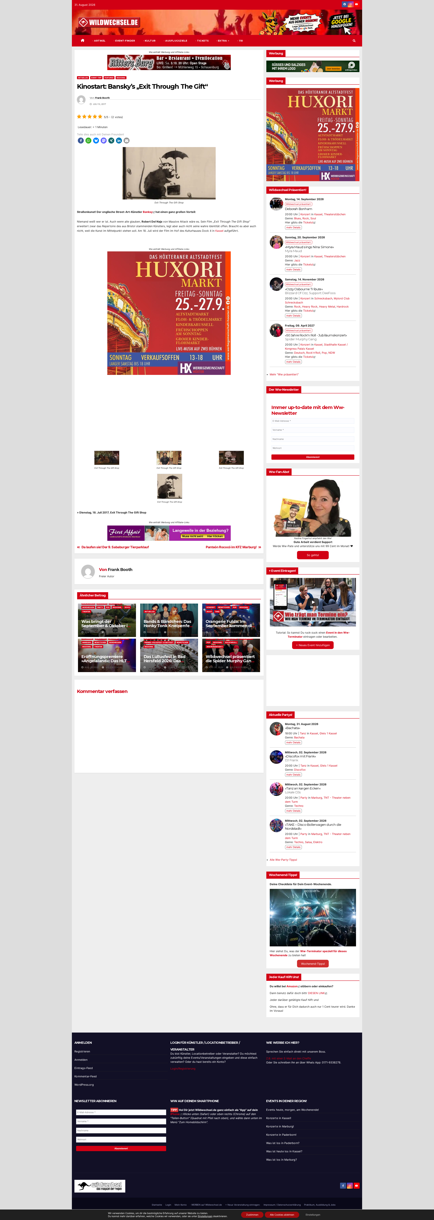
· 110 (240, 40)
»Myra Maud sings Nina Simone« (309, 249)
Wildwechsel (176, 632)
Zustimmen (252, 1214)
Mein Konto (181, 1204)
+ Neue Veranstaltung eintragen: (242, 1204)
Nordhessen (88, 607)
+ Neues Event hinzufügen (313, 645)
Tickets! (308, 222)
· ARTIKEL (99, 40)
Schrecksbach (323, 298)
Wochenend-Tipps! (313, 963)
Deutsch (299, 352)
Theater (86, 612)
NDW (331, 352)
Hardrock (343, 306)
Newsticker (224, 607)
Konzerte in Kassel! (278, 1118)
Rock (127, 607)
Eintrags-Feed (83, 1068)
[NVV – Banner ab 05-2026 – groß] (169, 343)
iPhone (175, 1114)
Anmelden (80, 1059)
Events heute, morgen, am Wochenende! (292, 1109)
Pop (108, 607)
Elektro (317, 842)
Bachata (299, 737)
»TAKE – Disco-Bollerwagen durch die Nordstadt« (313, 827)
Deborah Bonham (298, 209)
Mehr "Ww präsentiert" (284, 374)
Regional (121, 78)
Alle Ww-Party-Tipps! (283, 859)
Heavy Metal (327, 306)
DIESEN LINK (316, 993)
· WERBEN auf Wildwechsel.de (206, 1204)
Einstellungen (205, 1216)
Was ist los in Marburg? (281, 1159)
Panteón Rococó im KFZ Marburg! (231, 547)
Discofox (300, 769)
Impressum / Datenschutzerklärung (282, 1204)
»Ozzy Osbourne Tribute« (310, 291)
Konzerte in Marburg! (280, 1126)
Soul (313, 218)
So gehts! (313, 555)
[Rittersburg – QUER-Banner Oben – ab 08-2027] (169, 62)
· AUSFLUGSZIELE (175, 40)
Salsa (308, 842)
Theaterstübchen (335, 214)
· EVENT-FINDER (124, 40)
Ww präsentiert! (215, 647)
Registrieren (82, 1051)
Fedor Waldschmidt (118, 632)
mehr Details (293, 227)
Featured (109, 78)
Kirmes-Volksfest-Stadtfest (159, 642)
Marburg (86, 642)
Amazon (292, 986)
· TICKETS (202, 40)
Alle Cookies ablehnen (282, 1214)
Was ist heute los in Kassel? (284, 1151)
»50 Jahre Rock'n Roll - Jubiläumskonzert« (316, 337)
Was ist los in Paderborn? (282, 1143)
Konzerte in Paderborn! (281, 1134)
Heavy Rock (310, 306)
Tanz (217, 612)
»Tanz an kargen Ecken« (303, 790)
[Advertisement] (169, 820)
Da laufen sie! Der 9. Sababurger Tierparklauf (115, 547)
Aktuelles (83, 78)
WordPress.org (84, 1084)
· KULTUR (149, 40)
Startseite (157, 1204)
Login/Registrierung (182, 1068)
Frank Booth (102, 98)
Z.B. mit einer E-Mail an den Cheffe (288, 1058)
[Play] (313, 602)
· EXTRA (222, 40)
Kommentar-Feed (85, 1076)
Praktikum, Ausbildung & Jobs (320, 1204)
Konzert (211, 607)
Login (168, 1204)
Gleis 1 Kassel (328, 733)
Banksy (148, 212)
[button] (354, 40)
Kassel (219, 230)
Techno (298, 805)
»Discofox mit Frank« (300, 758)
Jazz (297, 260)
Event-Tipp (96, 78)
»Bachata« (292, 728)
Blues (297, 218)
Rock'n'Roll (231, 642)
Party (100, 607)
